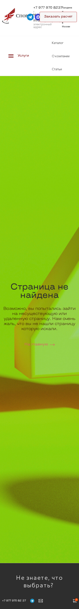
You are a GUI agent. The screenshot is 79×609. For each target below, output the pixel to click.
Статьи (57, 69)
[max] (38, 17)
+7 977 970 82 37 (14, 601)
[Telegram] (32, 600)
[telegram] (30, 17)
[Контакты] (41, 600)
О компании (61, 56)
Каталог (57, 43)
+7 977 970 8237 (47, 7)
